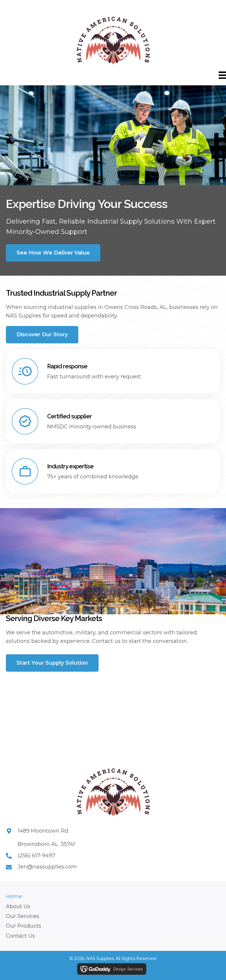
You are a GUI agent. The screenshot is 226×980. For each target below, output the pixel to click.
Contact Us (20, 936)
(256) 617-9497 (36, 855)
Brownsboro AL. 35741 (46, 844)
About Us (18, 906)
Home (14, 896)
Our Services (22, 916)
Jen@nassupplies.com (47, 866)
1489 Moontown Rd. (43, 831)
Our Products (23, 926)
